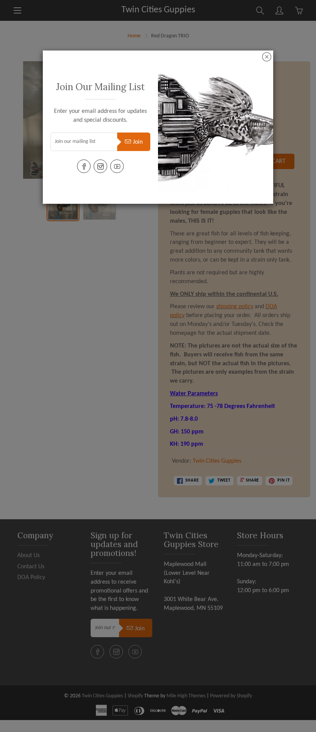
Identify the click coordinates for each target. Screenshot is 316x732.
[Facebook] (84, 166)
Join (138, 142)
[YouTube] (117, 166)
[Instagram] (100, 166)
